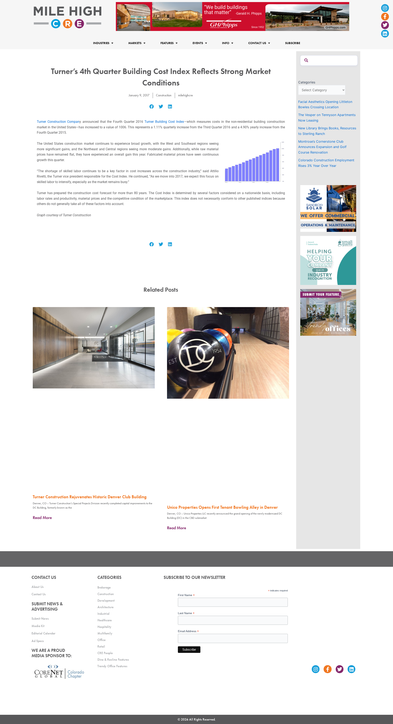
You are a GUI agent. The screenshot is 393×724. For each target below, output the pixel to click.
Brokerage (104, 587)
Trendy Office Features (112, 666)
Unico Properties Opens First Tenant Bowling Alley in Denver (222, 507)
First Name (186, 595)
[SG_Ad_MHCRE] (328, 260)
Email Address (188, 631)
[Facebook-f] (385, 16)
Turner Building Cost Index (164, 122)
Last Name (186, 613)
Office (101, 640)
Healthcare (104, 620)
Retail (101, 646)
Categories (306, 82)
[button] (151, 106)
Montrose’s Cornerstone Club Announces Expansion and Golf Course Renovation (322, 146)
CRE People (105, 653)
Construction (164, 95)
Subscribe (292, 43)
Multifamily (104, 633)
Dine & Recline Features (113, 659)
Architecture (105, 607)
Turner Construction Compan (58, 122)
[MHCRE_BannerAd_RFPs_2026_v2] (232, 16)
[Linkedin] (385, 34)
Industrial (103, 613)
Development (106, 600)
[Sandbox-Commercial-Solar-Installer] (328, 208)
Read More (42, 517)
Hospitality (104, 627)
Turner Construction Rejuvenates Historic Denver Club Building (90, 497)
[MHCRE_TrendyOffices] (328, 312)
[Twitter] (385, 25)
